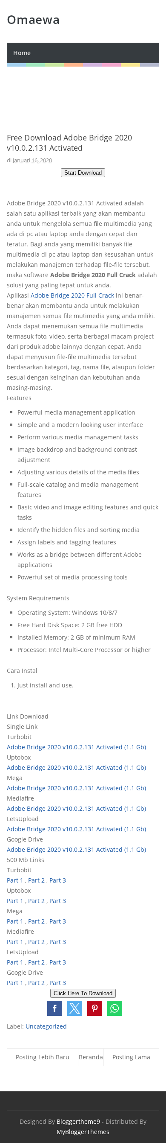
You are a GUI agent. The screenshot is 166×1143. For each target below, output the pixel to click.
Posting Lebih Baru (42, 1057)
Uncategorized (46, 1026)
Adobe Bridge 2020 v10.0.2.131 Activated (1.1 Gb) (76, 747)
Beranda (91, 1057)
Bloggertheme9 (78, 1121)
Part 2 (36, 880)
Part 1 (15, 880)
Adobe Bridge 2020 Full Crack (72, 295)
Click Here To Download (83, 993)
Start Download (83, 173)
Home (22, 53)
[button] (54, 1008)
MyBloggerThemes (83, 1132)
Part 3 (57, 880)
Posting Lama (131, 1057)
